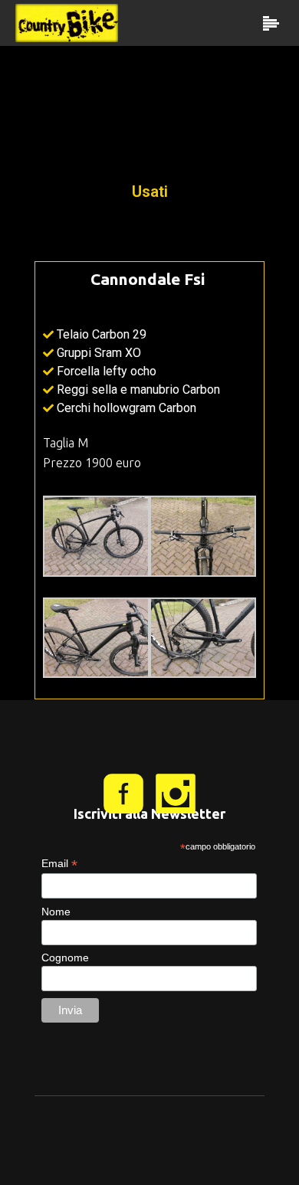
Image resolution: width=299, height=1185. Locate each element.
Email (59, 863)
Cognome (65, 957)
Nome (56, 911)
